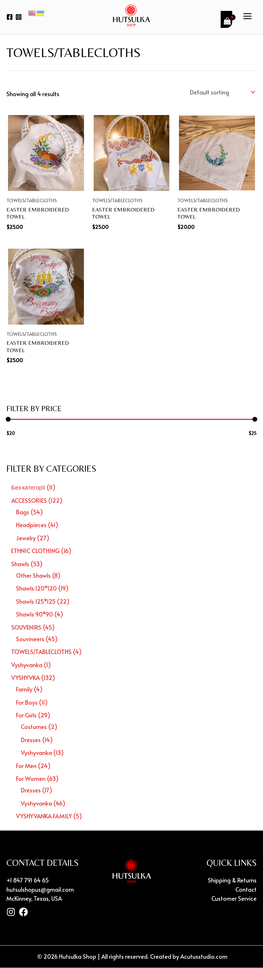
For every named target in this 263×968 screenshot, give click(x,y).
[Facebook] (9, 17)
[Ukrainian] (41, 12)
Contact (246, 889)
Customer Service (234, 898)
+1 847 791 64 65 (27, 880)
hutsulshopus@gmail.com (40, 889)
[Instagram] (18, 17)
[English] (32, 12)
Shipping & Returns (232, 880)
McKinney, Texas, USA (34, 898)
